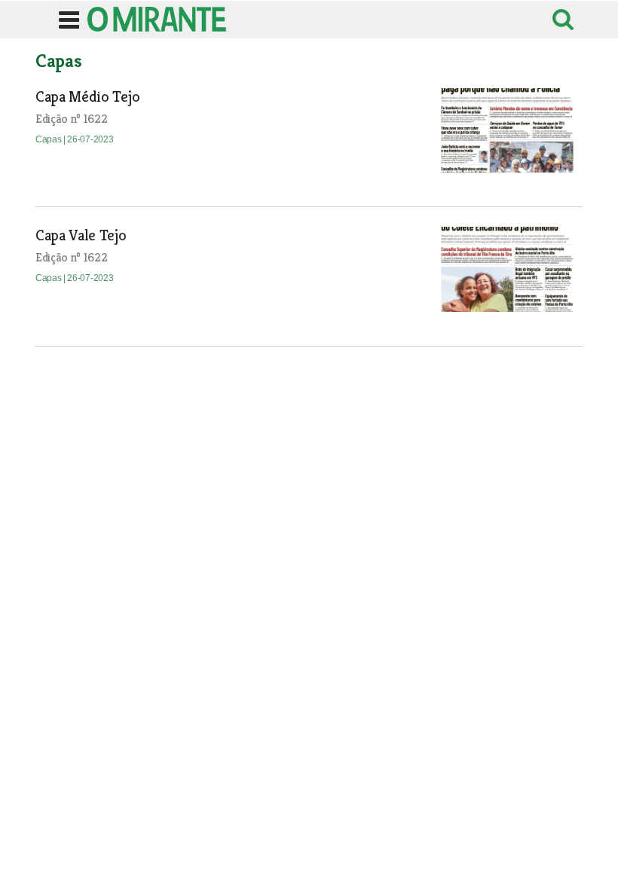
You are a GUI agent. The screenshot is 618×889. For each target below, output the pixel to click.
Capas (49, 139)
